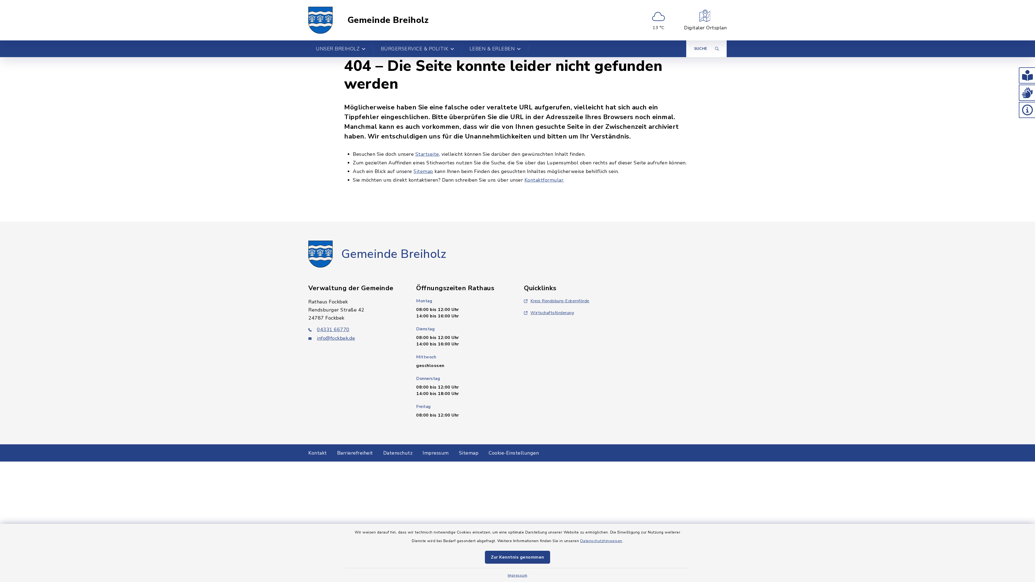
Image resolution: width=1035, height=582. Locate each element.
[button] (1027, 75)
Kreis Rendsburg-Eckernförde (559, 301)
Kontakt (317, 453)
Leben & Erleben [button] (492, 49)
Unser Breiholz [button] (338, 49)
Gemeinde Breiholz (388, 20)
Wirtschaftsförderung (552, 313)
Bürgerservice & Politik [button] (414, 49)
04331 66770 (333, 329)
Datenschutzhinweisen (601, 540)
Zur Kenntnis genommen (517, 557)
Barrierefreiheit (355, 453)
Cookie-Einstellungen (514, 453)
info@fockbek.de (336, 338)
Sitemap (423, 171)
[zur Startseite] (320, 20)
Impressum (517, 575)
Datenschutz (398, 453)
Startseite (427, 154)
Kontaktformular (544, 180)
